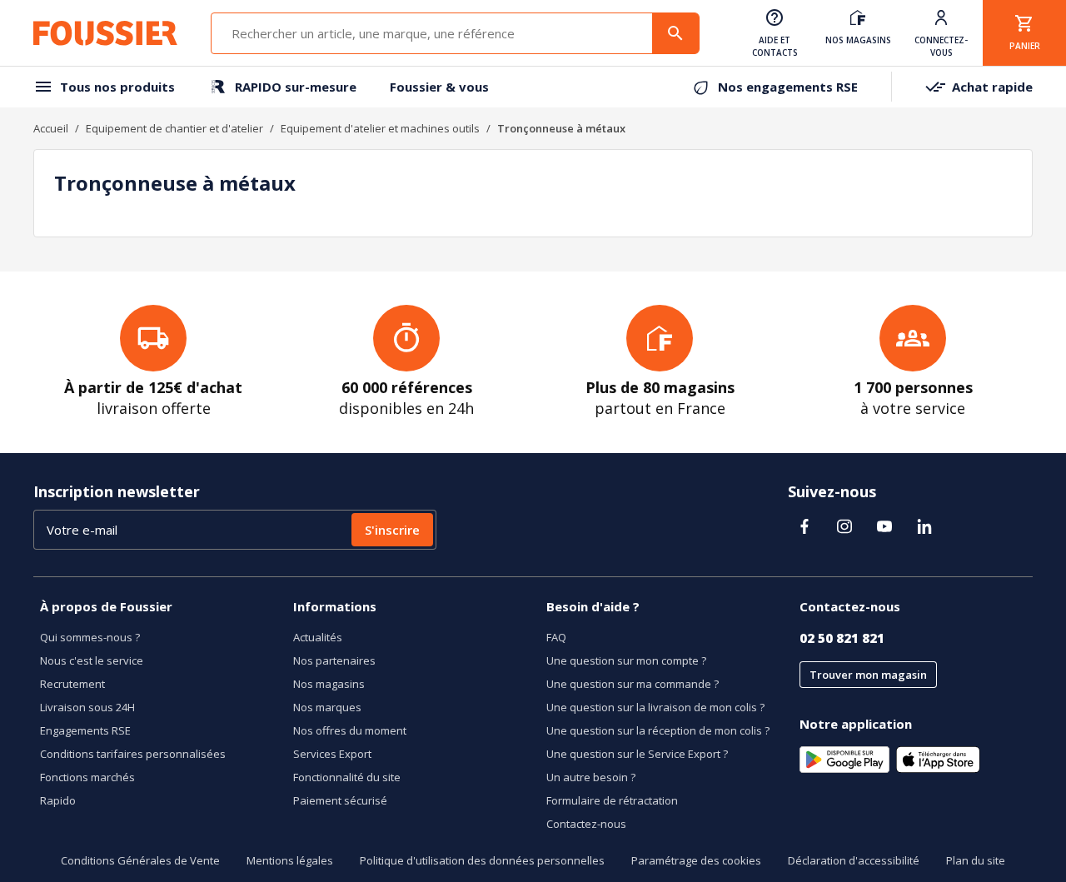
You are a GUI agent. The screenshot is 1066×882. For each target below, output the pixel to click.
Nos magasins (329, 683)
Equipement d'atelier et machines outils (380, 128)
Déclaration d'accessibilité (853, 860)
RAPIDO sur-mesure (295, 86)
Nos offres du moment (349, 730)
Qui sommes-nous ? (90, 637)
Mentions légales (290, 860)
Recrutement (72, 683)
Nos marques (327, 707)
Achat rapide (992, 86)
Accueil (50, 128)
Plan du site (975, 860)
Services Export (332, 753)
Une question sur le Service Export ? (637, 753)
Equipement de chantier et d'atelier (174, 128)
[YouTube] (884, 526)
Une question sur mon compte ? (626, 660)
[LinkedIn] (924, 526)
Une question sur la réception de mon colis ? (658, 730)
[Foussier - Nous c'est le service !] (105, 33)
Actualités (317, 637)
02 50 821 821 (842, 638)
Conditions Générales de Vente (140, 860)
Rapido (58, 800)
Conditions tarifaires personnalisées (133, 753)
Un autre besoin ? (590, 777)
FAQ (556, 637)
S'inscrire (392, 529)
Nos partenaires (334, 660)
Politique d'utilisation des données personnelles (482, 860)
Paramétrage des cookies (696, 860)
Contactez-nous (586, 823)
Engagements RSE (85, 730)
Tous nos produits (117, 86)
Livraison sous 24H (87, 707)
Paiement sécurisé (340, 800)
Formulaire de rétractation (612, 800)
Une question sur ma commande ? (632, 683)
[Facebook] (804, 526)
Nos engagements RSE (788, 86)
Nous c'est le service (91, 660)
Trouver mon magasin (868, 674)
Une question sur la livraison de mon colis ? (655, 707)
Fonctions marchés (87, 777)
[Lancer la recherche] (675, 33)
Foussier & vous (439, 86)
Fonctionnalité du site (347, 777)
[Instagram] (844, 526)
